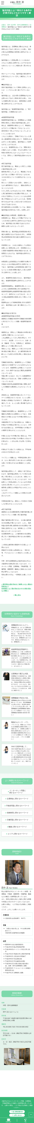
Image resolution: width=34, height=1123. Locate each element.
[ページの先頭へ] (31, 1114)
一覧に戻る (17, 595)
